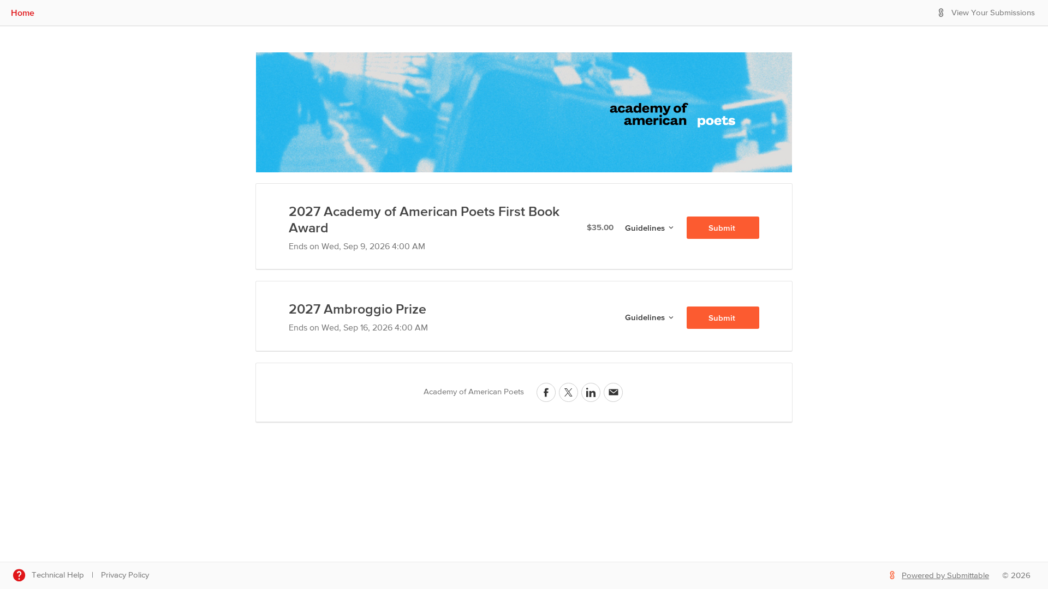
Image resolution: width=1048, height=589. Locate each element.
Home (22, 12)
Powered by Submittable (945, 576)
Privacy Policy (125, 575)
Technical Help (58, 575)
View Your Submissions (993, 13)
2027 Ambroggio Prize (357, 308)
